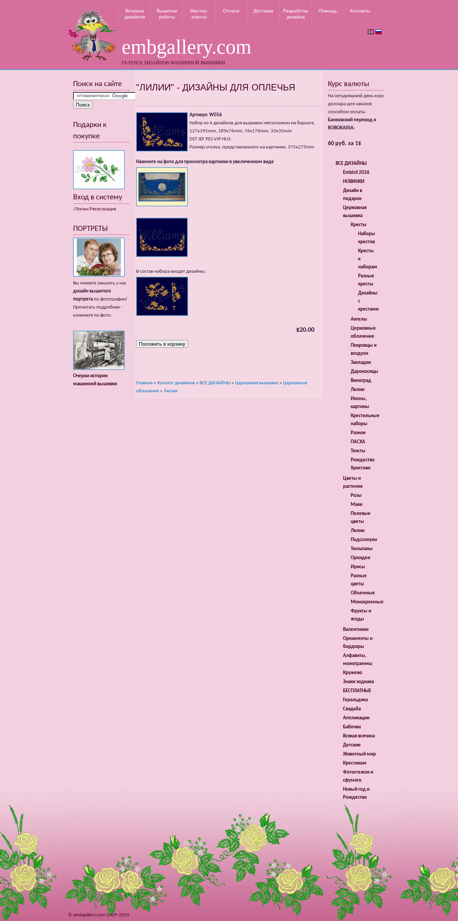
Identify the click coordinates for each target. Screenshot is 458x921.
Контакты (360, 10)
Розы (356, 495)
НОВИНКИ (353, 181)
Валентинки (355, 629)
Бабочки (352, 727)
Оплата (231, 10)
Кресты (358, 224)
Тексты (358, 451)
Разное (358, 433)
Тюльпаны (362, 548)
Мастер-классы (199, 13)
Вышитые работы (167, 13)
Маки (356, 504)
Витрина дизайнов (134, 13)
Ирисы (358, 567)
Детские (352, 745)
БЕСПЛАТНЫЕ (357, 691)
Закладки (361, 362)
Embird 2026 (356, 172)
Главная (144, 383)
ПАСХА (358, 442)
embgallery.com (186, 47)
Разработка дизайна (295, 13)
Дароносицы (364, 371)
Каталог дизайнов (176, 383)
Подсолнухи (364, 539)
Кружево (352, 672)
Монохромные (367, 602)
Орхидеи (360, 558)
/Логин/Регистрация (94, 209)
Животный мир (359, 754)
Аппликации (356, 718)
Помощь (328, 10)
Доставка (263, 10)
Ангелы (359, 319)
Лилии (170, 391)
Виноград (361, 380)
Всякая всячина (359, 736)
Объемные (363, 593)
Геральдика (355, 700)
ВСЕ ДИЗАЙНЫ (214, 383)
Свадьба (352, 709)
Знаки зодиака (358, 681)
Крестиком (354, 763)
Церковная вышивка (256, 383)
